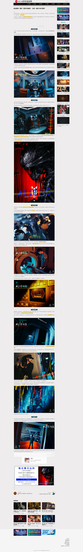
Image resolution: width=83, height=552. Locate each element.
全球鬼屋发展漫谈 (60, 38)
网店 (54, 3)
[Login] (67, 1)
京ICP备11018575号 (47, 550)
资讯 (35, 3)
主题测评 (22, 513)
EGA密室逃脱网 (25, 1)
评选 (47, 3)
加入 (59, 3)
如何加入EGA (67, 541)
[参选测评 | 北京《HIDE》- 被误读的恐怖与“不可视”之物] (20, 506)
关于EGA (65, 3)
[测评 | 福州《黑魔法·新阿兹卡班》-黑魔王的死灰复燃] (20, 518)
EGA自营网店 (67, 544)
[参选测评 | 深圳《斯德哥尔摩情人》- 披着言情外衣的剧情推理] (34, 506)
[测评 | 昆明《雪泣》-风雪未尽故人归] (48, 506)
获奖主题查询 (67, 540)
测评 (41, 3)
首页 (30, 3)
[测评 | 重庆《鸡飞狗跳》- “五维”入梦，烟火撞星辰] (34, 518)
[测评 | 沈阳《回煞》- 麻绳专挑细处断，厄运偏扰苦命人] (48, 518)
